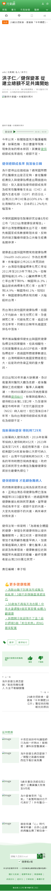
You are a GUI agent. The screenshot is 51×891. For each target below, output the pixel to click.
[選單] (47, 4)
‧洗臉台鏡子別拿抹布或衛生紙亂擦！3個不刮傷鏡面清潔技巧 (25, 594)
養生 (13, 9)
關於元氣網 (14, 874)
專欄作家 (41, 879)
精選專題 (38, 874)
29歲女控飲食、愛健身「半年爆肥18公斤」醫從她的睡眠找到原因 (28, 22)
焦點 (4, 9)
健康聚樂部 (26, 874)
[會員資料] (42, 4)
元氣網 (11, 72)
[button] (47, 9)
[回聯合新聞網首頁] (4, 4)
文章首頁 (30, 879)
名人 (17, 72)
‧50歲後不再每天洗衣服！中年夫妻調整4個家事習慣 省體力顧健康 (25, 608)
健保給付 (17, 396)
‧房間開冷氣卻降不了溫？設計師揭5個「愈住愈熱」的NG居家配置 (24, 623)
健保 (44, 149)
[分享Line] (19, 15)
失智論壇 (25, 9)
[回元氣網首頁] (11, 3)
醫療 (36, 9)
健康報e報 (27, 861)
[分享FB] (6, 15)
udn (4, 72)
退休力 (20, 879)
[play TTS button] (14, 131)
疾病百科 (10, 879)
